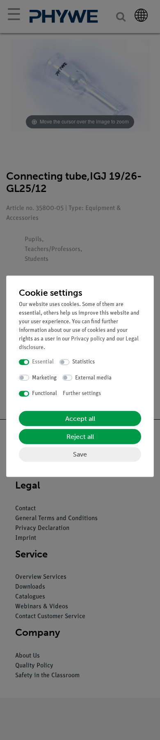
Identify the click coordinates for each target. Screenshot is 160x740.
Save (80, 454)
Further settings (82, 394)
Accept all (80, 418)
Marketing (44, 378)
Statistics (83, 362)
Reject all (80, 436)
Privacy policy (88, 339)
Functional (44, 394)
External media (93, 378)
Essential (43, 362)
